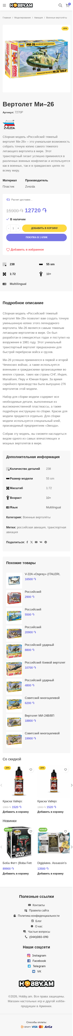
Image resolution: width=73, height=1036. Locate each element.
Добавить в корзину (44, 228)
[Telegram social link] (45, 542)
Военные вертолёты (56, 17)
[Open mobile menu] (4, 5)
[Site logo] (21, 5)
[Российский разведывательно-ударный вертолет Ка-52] (14, 598)
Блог (38, 921)
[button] (6, 58)
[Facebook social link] (27, 542)
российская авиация (31, 527)
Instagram (39, 955)
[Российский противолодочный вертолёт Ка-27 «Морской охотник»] (14, 616)
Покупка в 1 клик (36, 237)
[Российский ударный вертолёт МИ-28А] (14, 687)
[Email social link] (36, 542)
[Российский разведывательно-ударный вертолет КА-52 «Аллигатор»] (14, 634)
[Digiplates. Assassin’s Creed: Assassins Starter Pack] (53, 842)
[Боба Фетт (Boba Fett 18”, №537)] (19, 842)
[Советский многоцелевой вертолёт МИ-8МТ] (14, 740)
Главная (7, 17)
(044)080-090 (38, 937)
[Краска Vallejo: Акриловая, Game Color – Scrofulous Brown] (53, 781)
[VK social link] (40, 542)
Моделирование (22, 17)
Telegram (39, 966)
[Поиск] (60, 5)
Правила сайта (39, 910)
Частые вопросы (39, 931)
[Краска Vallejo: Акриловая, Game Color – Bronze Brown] (19, 781)
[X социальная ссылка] (31, 542)
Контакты (39, 905)
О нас (39, 926)
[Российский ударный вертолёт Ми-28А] (14, 651)
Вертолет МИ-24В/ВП (39, 715)
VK (39, 971)
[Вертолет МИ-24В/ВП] (14, 722)
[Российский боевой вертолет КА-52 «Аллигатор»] (14, 669)
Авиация (38, 17)
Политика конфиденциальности (39, 915)
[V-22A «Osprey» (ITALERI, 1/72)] (14, 581)
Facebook (39, 961)
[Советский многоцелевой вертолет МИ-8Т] (14, 704)
